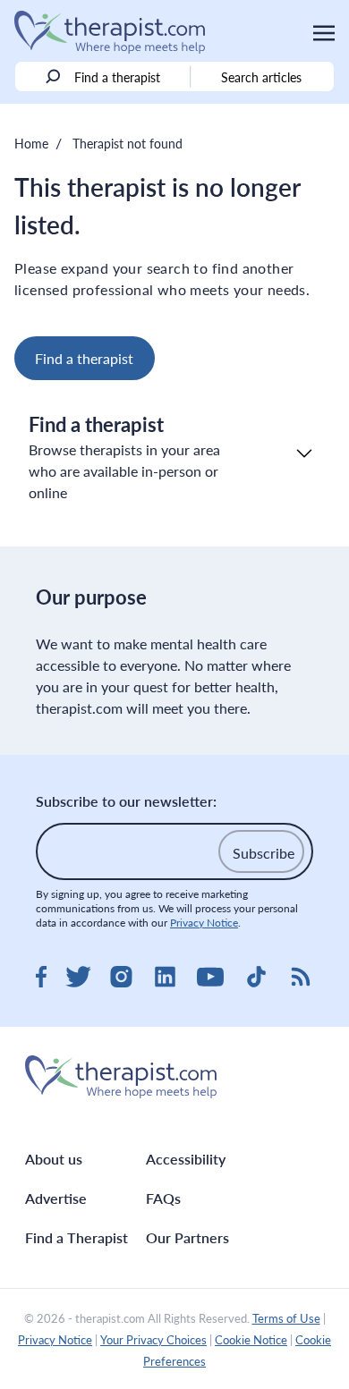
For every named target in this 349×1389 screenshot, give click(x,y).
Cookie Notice (251, 1340)
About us (53, 1158)
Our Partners (187, 1237)
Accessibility (186, 1158)
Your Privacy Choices (153, 1340)
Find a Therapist (76, 1237)
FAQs (163, 1198)
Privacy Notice (204, 922)
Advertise (56, 1198)
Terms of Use (286, 1318)
